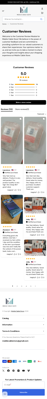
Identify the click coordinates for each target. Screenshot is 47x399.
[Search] (42, 19)
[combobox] (23, 19)
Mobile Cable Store (17, 311)
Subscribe (23, 392)
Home (4, 24)
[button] (3, 11)
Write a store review (23, 102)
